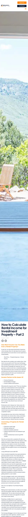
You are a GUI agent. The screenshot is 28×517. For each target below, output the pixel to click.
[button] (25, 9)
